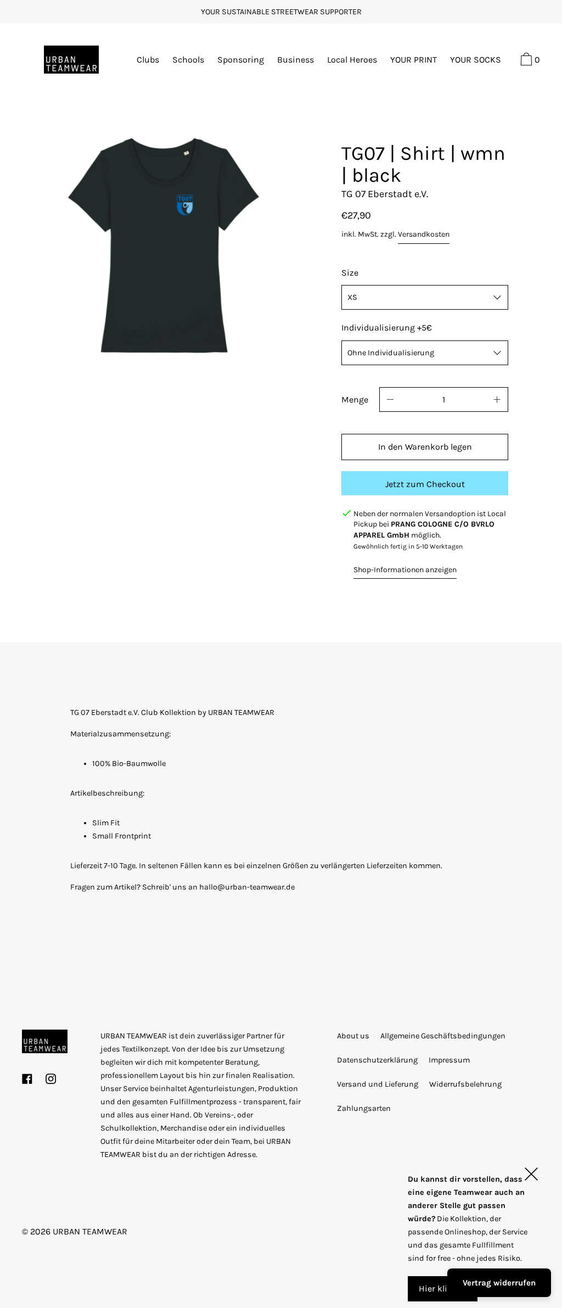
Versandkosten (423, 234)
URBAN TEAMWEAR (90, 1231)
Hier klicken (443, 1288)
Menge (354, 399)
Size (349, 272)
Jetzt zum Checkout (425, 484)
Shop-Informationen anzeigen (405, 569)
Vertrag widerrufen (499, 1283)
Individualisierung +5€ (386, 327)
